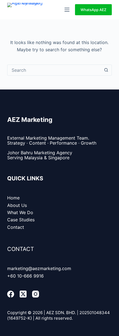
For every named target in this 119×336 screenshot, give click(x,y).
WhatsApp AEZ (93, 9)
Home (13, 198)
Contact (15, 227)
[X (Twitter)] (23, 294)
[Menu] (66, 9)
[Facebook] (10, 294)
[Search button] (106, 70)
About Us (17, 205)
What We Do (20, 212)
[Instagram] (35, 294)
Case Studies (21, 219)
